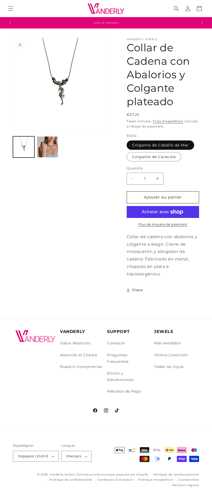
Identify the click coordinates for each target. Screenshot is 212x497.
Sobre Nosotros (75, 343)
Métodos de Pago (124, 391)
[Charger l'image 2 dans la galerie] (47, 147)
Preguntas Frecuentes (118, 358)
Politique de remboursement (176, 474)
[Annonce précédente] (10, 23)
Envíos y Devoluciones (120, 376)
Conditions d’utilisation (115, 479)
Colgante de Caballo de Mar (160, 145)
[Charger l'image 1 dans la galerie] (23, 147)
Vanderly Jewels (62, 474)
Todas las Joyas (169, 366)
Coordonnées (188, 479)
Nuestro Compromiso (81, 366)
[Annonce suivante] (202, 23)
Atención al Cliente (78, 355)
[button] (11, 8)
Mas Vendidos (167, 343)
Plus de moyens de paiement (163, 224)
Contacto (116, 343)
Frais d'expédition (168, 121)
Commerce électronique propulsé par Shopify (112, 474)
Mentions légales (185, 485)
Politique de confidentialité (70, 479)
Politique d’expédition (155, 479)
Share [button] (137, 290)
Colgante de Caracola (154, 156)
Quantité (135, 168)
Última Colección (171, 355)
